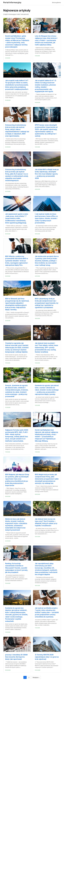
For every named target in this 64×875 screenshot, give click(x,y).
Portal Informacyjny (12, 2)
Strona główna (56, 2)
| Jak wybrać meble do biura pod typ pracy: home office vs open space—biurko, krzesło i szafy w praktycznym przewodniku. (46, 218)
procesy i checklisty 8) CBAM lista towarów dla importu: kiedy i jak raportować (16, 657)
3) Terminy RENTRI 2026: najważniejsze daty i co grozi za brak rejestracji (47, 657)
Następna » (36, 677)
